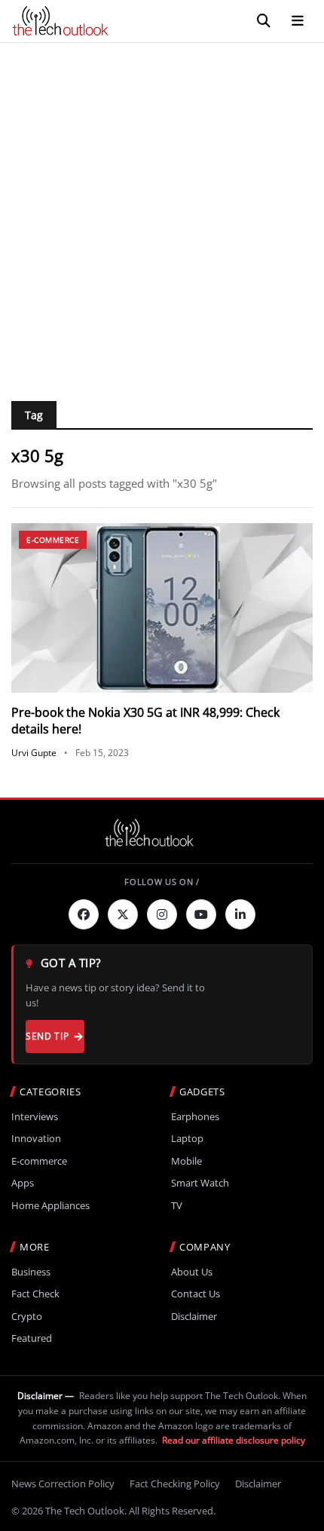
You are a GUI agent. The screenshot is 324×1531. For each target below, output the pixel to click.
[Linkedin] (240, 914)
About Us (191, 1272)
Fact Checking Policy (175, 1483)
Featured (31, 1338)
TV (176, 1205)
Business (30, 1272)
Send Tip (47, 1036)
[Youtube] (201, 914)
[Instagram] (162, 914)
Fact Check (35, 1294)
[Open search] (264, 21)
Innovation (36, 1138)
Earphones (195, 1116)
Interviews (34, 1116)
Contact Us (195, 1294)
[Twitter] (123, 914)
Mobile (186, 1161)
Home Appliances (50, 1205)
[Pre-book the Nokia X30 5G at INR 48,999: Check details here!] (162, 608)
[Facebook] (84, 914)
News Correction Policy (63, 1483)
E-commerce (52, 539)
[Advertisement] (162, 213)
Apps (22, 1183)
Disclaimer (194, 1316)
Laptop (187, 1138)
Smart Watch (200, 1183)
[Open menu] (298, 21)
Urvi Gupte (34, 752)
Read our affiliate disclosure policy (233, 1440)
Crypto (26, 1316)
